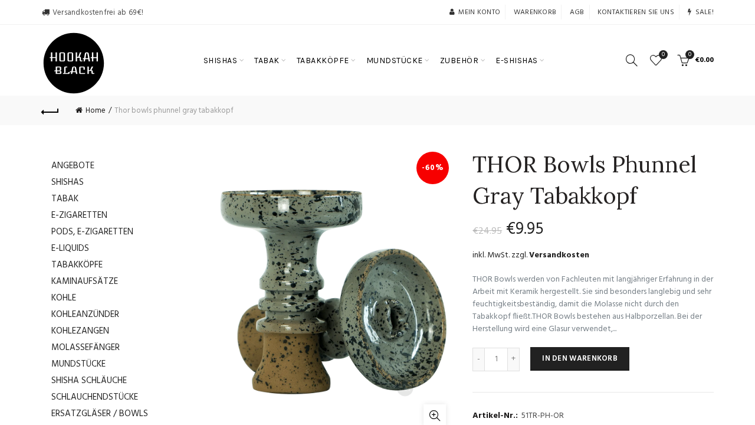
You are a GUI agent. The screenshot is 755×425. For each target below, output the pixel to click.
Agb (577, 12)
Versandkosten (559, 255)
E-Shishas (516, 60)
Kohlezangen (80, 331)
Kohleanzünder (85, 315)
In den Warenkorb (580, 358)
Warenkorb (535, 12)
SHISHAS (220, 60)
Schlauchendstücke (94, 397)
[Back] (50, 110)
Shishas (67, 182)
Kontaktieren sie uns (636, 12)
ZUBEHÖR (459, 60)
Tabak (64, 199)
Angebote (72, 166)
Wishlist (663, 55)
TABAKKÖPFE (323, 60)
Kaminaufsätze (84, 281)
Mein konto (479, 12)
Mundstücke (78, 364)
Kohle (63, 298)
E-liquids (70, 248)
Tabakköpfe (77, 265)
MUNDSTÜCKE (394, 60)
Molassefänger (85, 348)
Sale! (704, 12)
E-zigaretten (79, 215)
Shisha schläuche (89, 381)
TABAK (267, 60)
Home (96, 110)
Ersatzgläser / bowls (99, 414)
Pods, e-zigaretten (92, 232)
